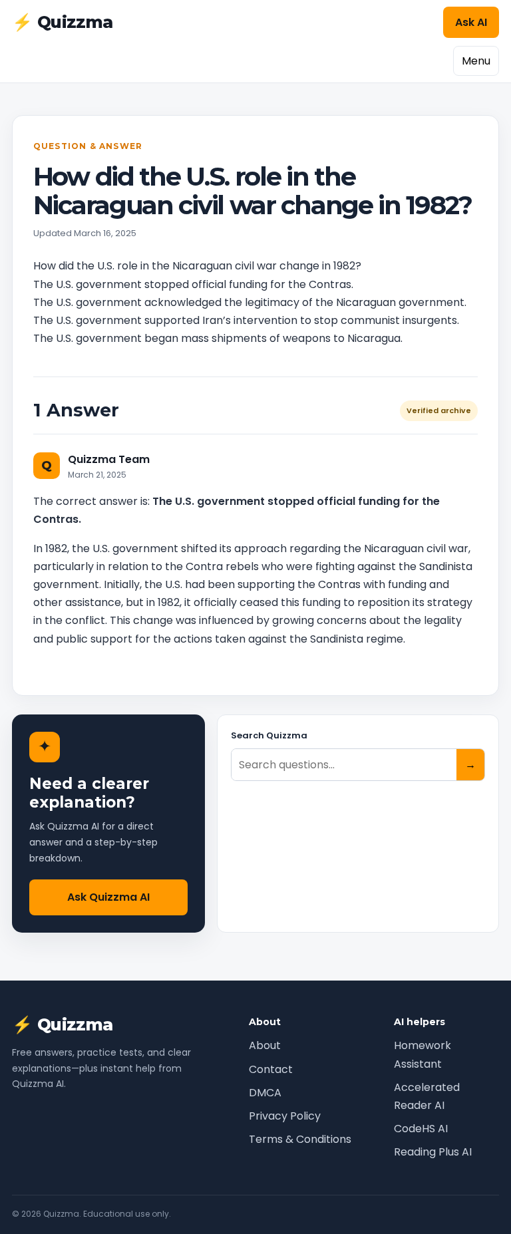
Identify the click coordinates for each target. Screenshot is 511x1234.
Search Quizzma (269, 735)
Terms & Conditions (300, 1139)
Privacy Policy (285, 1116)
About (265, 1045)
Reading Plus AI (433, 1151)
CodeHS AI (421, 1128)
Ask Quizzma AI (108, 897)
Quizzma (62, 22)
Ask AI (471, 22)
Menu (476, 61)
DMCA (265, 1092)
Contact (271, 1069)
